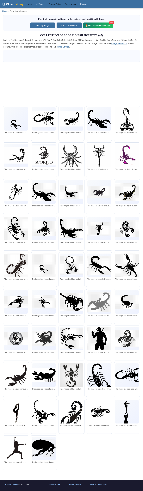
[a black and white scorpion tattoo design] (16, 192)
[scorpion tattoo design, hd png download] (71, 338)
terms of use (62, 47)
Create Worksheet (69, 25)
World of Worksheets (98, 485)
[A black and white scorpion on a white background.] (99, 380)
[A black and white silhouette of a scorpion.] (99, 119)
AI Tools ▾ (40, 4)
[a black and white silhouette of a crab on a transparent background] (99, 302)
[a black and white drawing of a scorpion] (43, 338)
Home (29, 4)
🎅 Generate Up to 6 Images (99, 25)
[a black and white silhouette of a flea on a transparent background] (43, 448)
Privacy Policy (55, 4)
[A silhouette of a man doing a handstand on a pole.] (127, 415)
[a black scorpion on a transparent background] (127, 192)
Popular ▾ (84, 4)
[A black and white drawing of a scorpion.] (127, 121)
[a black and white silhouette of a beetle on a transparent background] (99, 228)
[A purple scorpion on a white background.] (127, 155)
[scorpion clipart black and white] (43, 192)
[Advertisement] (71, 84)
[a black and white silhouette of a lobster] (43, 118)
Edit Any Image (42, 25)
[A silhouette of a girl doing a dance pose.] (16, 448)
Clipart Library (11, 485)
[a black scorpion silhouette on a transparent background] (71, 192)
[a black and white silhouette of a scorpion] (43, 375)
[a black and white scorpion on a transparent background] (16, 338)
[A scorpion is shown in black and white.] (71, 375)
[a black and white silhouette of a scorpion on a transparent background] (127, 302)
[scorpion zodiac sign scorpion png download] (71, 265)
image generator (119, 43)
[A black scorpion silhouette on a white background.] (16, 375)
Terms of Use (70, 4)
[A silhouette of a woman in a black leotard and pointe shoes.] (16, 411)
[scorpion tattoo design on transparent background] (43, 228)
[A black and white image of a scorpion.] (43, 155)
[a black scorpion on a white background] (16, 123)
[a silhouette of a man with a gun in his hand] (99, 344)
